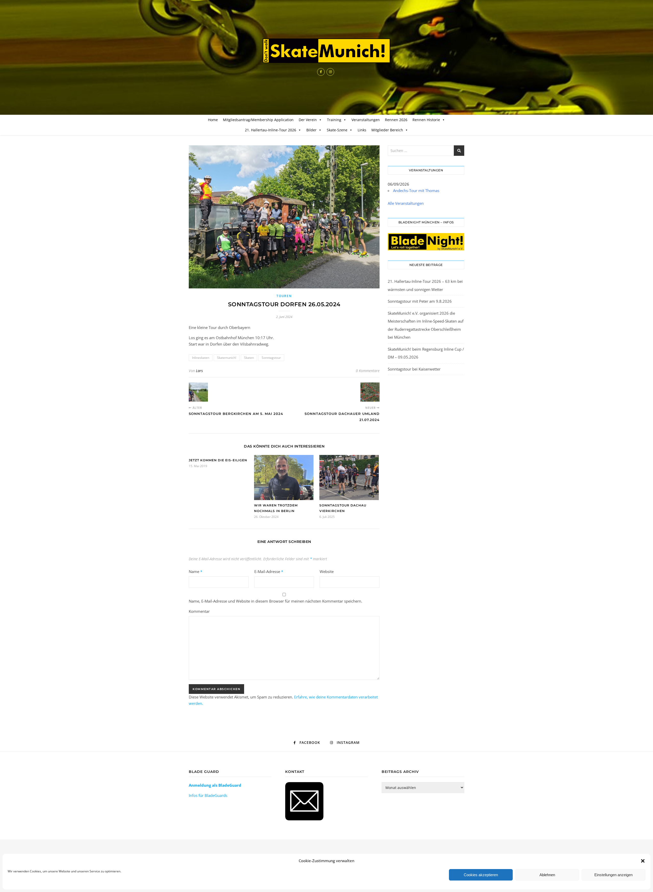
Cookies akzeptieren (481, 875)
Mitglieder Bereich (387, 130)
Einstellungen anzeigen (613, 875)
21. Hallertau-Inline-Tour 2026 (270, 130)
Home (213, 119)
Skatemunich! (226, 357)
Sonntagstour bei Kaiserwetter (414, 369)
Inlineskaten (200, 357)
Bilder (311, 130)
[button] (642, 860)
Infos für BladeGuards (208, 795)
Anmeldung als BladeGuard (215, 785)
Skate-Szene (337, 130)
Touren (284, 296)
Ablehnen (547, 875)
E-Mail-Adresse (268, 571)
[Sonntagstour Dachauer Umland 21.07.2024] (370, 392)
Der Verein (308, 119)
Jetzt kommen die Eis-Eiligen (218, 460)
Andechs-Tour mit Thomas (416, 190)
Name (195, 571)
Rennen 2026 (396, 119)
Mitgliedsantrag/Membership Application (258, 119)
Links (362, 130)
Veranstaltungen (365, 119)
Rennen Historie (426, 119)
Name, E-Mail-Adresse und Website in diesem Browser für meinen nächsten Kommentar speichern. (275, 601)
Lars (199, 370)
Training (334, 119)
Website (327, 571)
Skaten (249, 357)
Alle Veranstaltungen (406, 203)
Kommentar (199, 611)
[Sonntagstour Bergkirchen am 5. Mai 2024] (198, 392)
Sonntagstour (271, 357)
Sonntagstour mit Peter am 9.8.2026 (420, 301)
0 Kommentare (368, 370)
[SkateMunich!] (326, 51)
